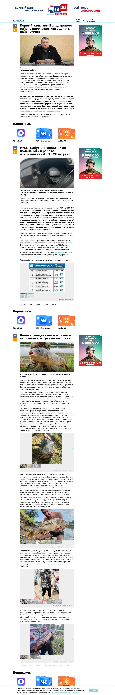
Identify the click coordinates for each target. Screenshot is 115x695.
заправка (23, 304)
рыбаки (38, 665)
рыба (31, 665)
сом (61, 665)
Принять (93, 690)
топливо (46, 304)
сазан (67, 665)
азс (31, 304)
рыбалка (23, 665)
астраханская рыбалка (50, 665)
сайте (69, 243)
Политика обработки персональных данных (65, 692)
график (54, 304)
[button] (72, 278)
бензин (38, 304)
